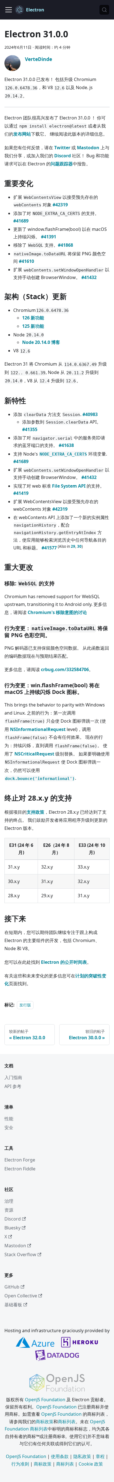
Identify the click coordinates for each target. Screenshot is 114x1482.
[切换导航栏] (8, 10)
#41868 (65, 245)
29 (73, 546)
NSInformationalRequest (38, 729)
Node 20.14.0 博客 (41, 342)
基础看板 (13, 1305)
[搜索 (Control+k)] (104, 9)
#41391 (48, 237)
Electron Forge (19, 1160)
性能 (8, 1119)
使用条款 (60, 1456)
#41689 (20, 221)
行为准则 (20, 1464)
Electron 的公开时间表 (64, 962)
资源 (8, 1210)
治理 (8, 1201)
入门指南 (13, 1077)
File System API (69, 486)
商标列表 (67, 1422)
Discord (62, 156)
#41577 (49, 548)
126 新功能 (33, 318)
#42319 (60, 205)
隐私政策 (82, 1456)
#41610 (26, 261)
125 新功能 (33, 326)
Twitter (62, 148)
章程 (100, 1456)
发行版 (25, 1004)
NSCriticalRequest (34, 754)
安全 (8, 1127)
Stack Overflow (20, 1254)
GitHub (11, 1287)
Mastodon (88, 148)
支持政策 (35, 812)
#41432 (89, 277)
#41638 (66, 445)
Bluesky (12, 1228)
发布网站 (22, 134)
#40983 (90, 414)
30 (79, 546)
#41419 (20, 493)
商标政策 (44, 1422)
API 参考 (12, 1086)
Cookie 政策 (91, 1464)
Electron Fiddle (19, 1169)
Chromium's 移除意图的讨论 (57, 612)
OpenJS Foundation (45, 1400)
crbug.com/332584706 (65, 669)
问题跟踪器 (62, 164)
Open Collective (20, 1296)
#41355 (29, 429)
